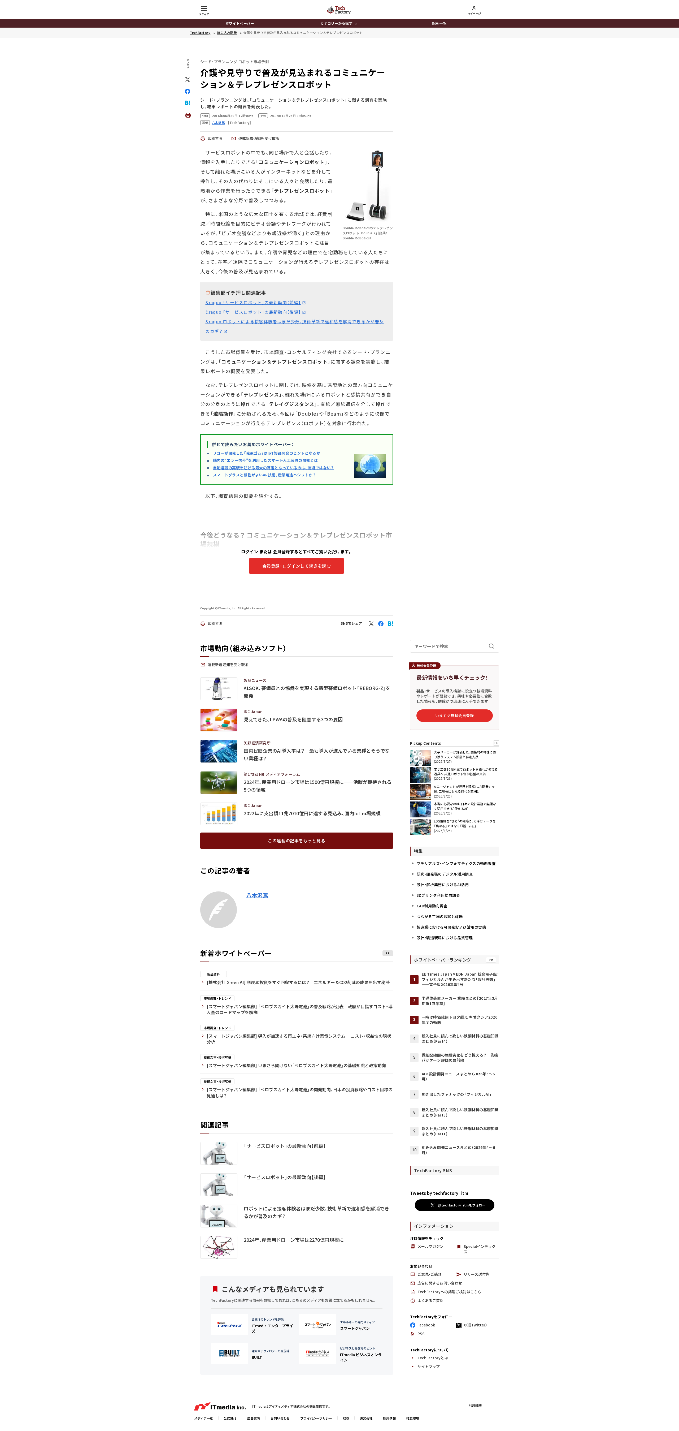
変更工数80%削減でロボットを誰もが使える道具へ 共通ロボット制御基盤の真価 (466, 771)
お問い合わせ (280, 1418)
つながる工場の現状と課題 (440, 916)
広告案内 (253, 1418)
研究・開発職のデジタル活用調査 (445, 874)
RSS (346, 1418)
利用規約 (475, 1405)
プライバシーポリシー (316, 1418)
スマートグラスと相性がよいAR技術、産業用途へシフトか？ (264, 474)
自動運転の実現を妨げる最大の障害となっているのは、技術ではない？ (273, 467)
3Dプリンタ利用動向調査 (438, 895)
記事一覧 (439, 23)
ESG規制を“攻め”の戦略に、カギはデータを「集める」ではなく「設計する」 (465, 823)
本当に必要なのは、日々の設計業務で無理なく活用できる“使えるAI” (465, 806)
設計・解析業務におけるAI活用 (443, 884)
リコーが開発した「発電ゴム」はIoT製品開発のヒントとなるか (266, 453)
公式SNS (230, 1418)
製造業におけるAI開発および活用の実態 (451, 927)
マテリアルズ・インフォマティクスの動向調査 (456, 863)
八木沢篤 (257, 895)
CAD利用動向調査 (432, 905)
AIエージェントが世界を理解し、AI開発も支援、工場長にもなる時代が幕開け (464, 789)
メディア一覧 (203, 1418)
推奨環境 (412, 1418)
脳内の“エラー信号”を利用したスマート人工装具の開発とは (265, 460)
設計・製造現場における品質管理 (445, 937)
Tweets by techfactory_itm (439, 1193)
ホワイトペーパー (239, 23)
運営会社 (366, 1418)
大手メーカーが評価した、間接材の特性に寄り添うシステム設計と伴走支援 (465, 754)
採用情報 (389, 1418)
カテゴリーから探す (336, 23)
